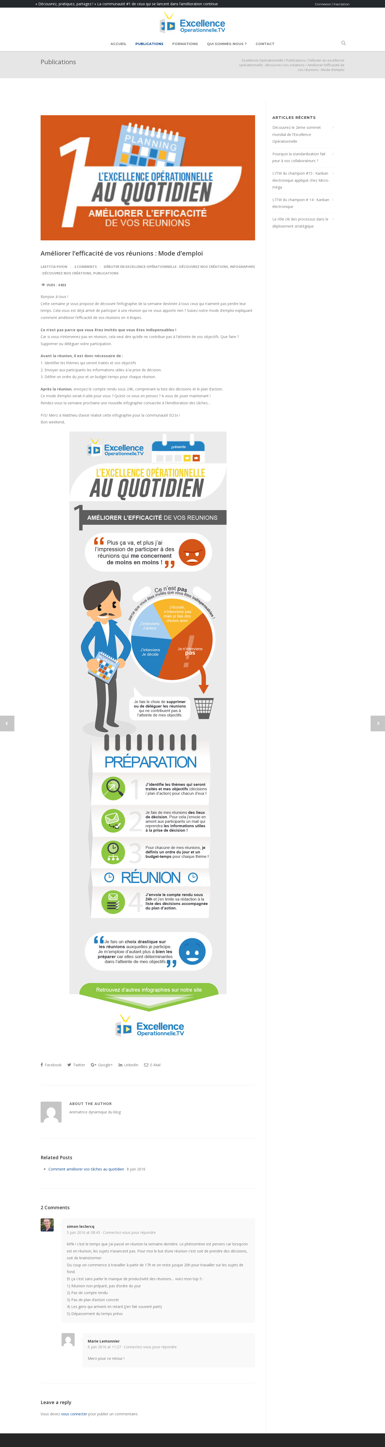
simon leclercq (80, 1226)
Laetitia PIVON (54, 266)
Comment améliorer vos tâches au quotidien (86, 1169)
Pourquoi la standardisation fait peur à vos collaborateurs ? (299, 157)
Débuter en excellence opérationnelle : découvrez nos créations (291, 62)
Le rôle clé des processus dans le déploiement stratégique (300, 223)
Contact (265, 44)
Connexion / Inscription (332, 4)
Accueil (118, 44)
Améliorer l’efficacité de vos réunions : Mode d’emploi (122, 253)
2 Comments (85, 266)
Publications (149, 44)
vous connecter (74, 1413)
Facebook (53, 1064)
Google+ (105, 1064)
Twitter (78, 1064)
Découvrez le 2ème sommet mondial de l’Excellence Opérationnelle (296, 134)
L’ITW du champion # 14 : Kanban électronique (300, 203)
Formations (185, 44)
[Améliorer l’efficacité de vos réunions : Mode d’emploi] (148, 177)
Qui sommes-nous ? (227, 44)
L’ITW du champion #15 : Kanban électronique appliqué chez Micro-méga (300, 180)
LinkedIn (130, 1064)
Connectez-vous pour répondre (129, 1232)
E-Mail (155, 1064)
